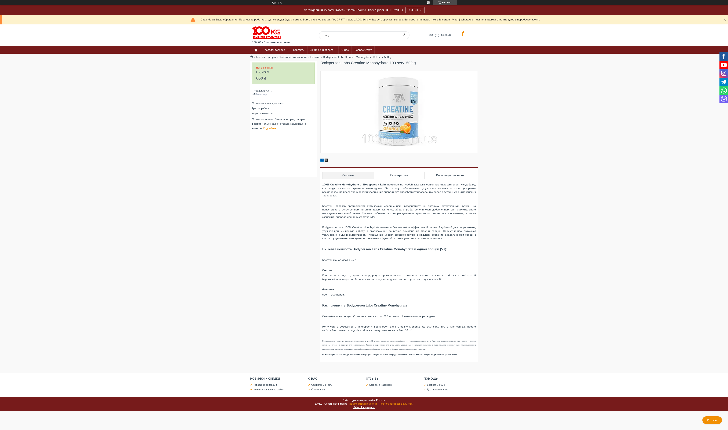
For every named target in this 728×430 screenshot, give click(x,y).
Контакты (298, 49)
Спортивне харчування (293, 57)
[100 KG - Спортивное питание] (266, 32)
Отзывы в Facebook (380, 384)
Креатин (315, 57)
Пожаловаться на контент (363, 404)
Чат (715, 420)
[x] (326, 160)
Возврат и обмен (436, 384)
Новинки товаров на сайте (268, 389)
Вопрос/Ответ (363, 49)
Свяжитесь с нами (321, 384)
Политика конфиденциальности (396, 404)
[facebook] (322, 160)
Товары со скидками (265, 384)
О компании (318, 389)
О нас (345, 49)
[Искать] (404, 35)
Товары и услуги (266, 57)
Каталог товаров (275, 49)
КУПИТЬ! (415, 10)
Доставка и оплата (321, 49)
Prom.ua (380, 400)
